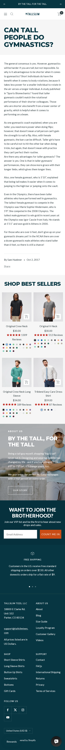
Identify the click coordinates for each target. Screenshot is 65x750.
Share (7, 266)
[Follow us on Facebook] (8, 710)
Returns (40, 678)
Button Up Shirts (13, 672)
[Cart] (59, 14)
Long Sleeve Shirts (14, 666)
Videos (40, 640)
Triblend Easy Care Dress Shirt (48, 393)
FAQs (39, 666)
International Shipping (48, 672)
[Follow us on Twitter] (15, 710)
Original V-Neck (48, 326)
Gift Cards (10, 690)
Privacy (40, 684)
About (39, 609)
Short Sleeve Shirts (14, 659)
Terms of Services (45, 690)
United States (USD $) (16, 730)
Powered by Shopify (26, 740)
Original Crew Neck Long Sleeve (17, 393)
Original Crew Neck (17, 326)
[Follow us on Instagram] (22, 710)
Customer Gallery (45, 634)
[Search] (11, 14)
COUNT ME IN (51, 534)
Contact (40, 659)
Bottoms (9, 684)
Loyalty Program (45, 627)
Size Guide (41, 621)
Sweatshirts (10, 678)
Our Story (20, 490)
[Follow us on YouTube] (8, 717)
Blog (38, 615)
